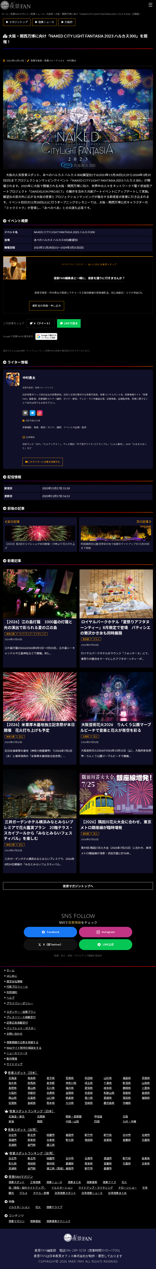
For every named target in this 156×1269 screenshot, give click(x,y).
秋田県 (89, 1078)
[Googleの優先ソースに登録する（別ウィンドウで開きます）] (46, 336)
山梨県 (146, 1083)
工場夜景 (35, 1182)
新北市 (32, 1135)
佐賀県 (13, 1103)
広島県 (32, 1097)
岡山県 (13, 1097)
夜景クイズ (109, 1182)
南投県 (89, 1139)
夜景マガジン (17, 1221)
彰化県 (70, 1139)
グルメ (23, 1193)
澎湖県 (13, 1144)
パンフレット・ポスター (21, 1028)
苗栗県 (108, 1139)
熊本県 (51, 1103)
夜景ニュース (54, 1182)
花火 (124, 1182)
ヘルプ (10, 997)
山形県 (108, 1078)
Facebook (53, 931)
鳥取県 (127, 1092)
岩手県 (51, 1078)
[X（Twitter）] (32, 413)
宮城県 (70, 1078)
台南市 (146, 1135)
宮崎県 (89, 1103)
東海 (11, 1121)
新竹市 (89, 1135)
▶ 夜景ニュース (44, 22)
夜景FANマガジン (21, 1176)
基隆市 (70, 1135)
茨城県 (146, 1078)
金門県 (32, 1144)
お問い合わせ (14, 1033)
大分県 (70, 1103)
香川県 (89, 1097)
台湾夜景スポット (65, 1193)
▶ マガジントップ (17, 22)
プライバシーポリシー (19, 1003)
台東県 (51, 1139)
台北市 (13, 1135)
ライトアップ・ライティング (95, 1187)
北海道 (13, 1078)
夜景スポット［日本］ (23, 1073)
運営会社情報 (14, 981)
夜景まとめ (74, 1182)
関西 (39, 1121)
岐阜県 (108, 1088)
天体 (145, 1187)
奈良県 (89, 1092)
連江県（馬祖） (56, 1168)
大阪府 (13, 1092)
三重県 (146, 1088)
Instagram (108, 931)
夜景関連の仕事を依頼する (22, 1042)
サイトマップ (14, 1064)
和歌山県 (109, 1092)
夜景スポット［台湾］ (23, 1129)
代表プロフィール (17, 986)
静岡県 (127, 1088)
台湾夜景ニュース (92, 1193)
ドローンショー (127, 1187)
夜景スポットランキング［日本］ (32, 1111)
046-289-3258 (75, 1250)
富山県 (32, 1088)
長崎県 (32, 1103)
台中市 (127, 1135)
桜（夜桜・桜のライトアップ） (27, 1187)
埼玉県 (89, 1083)
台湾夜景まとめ (117, 1193)
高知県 (127, 1097)
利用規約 (11, 992)
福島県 (127, 1078)
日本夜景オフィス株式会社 (67, 1256)
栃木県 (13, 1083)
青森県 (32, 1078)
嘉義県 (70, 1163)
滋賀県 (70, 1092)
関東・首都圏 (74, 1116)
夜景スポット (17, 1182)
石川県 (51, 1088)
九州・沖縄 (129, 1121)
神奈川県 (71, 1083)
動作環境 (11, 1058)
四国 (96, 1121)
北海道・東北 (17, 1116)
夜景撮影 (92, 1182)
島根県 (146, 1092)
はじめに (11, 975)
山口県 (51, 1097)
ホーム (10, 970)
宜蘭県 (127, 1139)
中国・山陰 (72, 1121)
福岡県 (146, 1097)
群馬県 (32, 1083)
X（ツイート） (43, 323)
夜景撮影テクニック (58, 1221)
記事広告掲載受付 (17, 1022)
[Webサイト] (25, 413)
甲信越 (98, 1116)
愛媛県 (108, 1097)
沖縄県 (127, 1103)
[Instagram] (40, 413)
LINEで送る (71, 323)
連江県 (51, 1144)
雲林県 (51, 1163)
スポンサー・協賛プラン (21, 1011)
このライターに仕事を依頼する (44, 461)
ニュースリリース (16, 1053)
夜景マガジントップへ (78, 886)
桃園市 (51, 1135)
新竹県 (108, 1135)
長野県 (13, 1088)
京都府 (32, 1092)
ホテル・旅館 (41, 1193)
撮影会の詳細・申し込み (46, 305)
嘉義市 (108, 1168)
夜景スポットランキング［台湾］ (32, 1153)
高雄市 (13, 1139)
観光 (11, 1193)
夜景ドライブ (54, 1207)
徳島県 (70, 1097)
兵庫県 (51, 1092)
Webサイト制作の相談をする (23, 1047)
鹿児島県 (109, 1103)
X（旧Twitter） (53, 944)
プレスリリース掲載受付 (21, 1017)
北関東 (41, 1116)
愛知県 (89, 1088)
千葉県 (108, 1083)
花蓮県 (146, 1139)
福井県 (70, 1088)
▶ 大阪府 (66, 22)
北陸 (125, 1116)
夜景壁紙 (35, 1221)
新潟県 (127, 1083)
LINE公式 (108, 944)
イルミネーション (62, 1187)
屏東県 (32, 1139)
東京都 (51, 1083)
